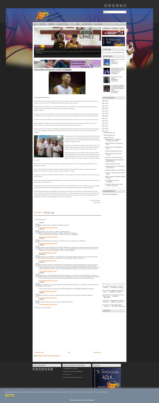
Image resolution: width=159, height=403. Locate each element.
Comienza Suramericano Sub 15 (113, 151)
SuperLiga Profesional (62, 24)
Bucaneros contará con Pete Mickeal (115, 170)
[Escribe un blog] (49, 213)
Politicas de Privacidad (88, 400)
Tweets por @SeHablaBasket (110, 194)
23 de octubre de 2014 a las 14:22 (48, 304)
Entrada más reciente (39, 352)
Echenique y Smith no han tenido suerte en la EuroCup (114, 185)
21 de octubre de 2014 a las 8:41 (48, 260)
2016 (103, 126)
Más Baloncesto (98, 24)
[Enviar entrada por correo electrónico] (44, 212)
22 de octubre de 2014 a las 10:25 (48, 280)
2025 (103, 103)
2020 (103, 116)
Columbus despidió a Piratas (112, 164)
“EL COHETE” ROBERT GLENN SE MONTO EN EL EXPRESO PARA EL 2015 (117, 87)
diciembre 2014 (108, 132)
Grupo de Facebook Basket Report (73, 377)
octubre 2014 (107, 137)
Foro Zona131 (67, 374)
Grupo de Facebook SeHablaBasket (73, 371)
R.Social (115, 28)
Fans (122, 28)
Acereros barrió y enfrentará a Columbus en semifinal (113, 140)
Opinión (77, 24)
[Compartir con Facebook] (53, 213)
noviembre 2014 (108, 135)
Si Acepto (9, 395)
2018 (103, 121)
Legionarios (51, 24)
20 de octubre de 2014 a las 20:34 (48, 243)
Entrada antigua (97, 352)
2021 (103, 113)
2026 (103, 101)
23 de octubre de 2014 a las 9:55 (48, 298)
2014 (103, 131)
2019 (103, 118)
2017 (103, 123)
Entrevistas (42, 24)
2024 (103, 106)
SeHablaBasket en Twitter (70, 368)
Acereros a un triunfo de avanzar (113, 157)
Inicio (35, 24)
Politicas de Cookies (75, 400)
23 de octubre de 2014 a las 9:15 (48, 291)
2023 (103, 108)
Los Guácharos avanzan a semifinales (112, 181)
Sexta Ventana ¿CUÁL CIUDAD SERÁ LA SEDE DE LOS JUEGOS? (118, 69)
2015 (103, 128)
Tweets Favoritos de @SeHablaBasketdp (113, 52)
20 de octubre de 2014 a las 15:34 (48, 227)
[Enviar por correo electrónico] (47, 213)
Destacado (106, 28)
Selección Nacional (87, 24)
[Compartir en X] (51, 213)
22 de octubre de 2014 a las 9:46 (48, 271)
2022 (103, 111)
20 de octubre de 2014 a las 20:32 (48, 237)
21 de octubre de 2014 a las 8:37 (48, 252)
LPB (72, 24)
